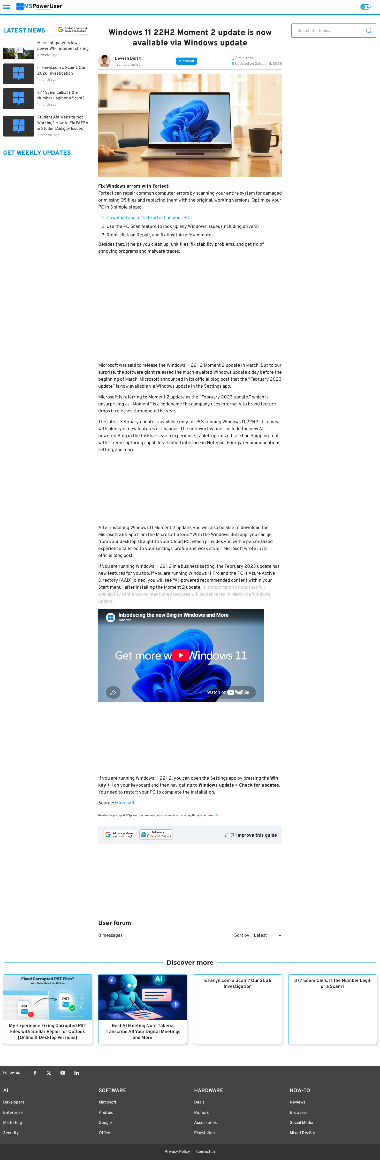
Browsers (298, 1112)
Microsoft (186, 61)
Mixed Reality (302, 1133)
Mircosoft (107, 1102)
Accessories (205, 1122)
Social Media (301, 1122)
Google (105, 1122)
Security (11, 1133)
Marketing (12, 1122)
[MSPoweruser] (39, 7)
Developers (13, 1102)
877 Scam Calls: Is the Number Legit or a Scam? (332, 984)
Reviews (297, 1102)
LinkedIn (76, 1073)
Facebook (35, 1073)
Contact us (206, 1151)
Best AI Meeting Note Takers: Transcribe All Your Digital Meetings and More (142, 1032)
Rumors (201, 1112)
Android (106, 1112)
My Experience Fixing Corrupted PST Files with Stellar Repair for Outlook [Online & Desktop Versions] (47, 1032)
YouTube (62, 1073)
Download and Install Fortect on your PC (148, 218)
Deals (199, 1102)
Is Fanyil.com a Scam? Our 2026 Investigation (237, 984)
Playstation (204, 1133)
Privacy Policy (177, 1151)
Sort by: (242, 936)
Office (104, 1133)
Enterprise (13, 1112)
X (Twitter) (49, 1073)
